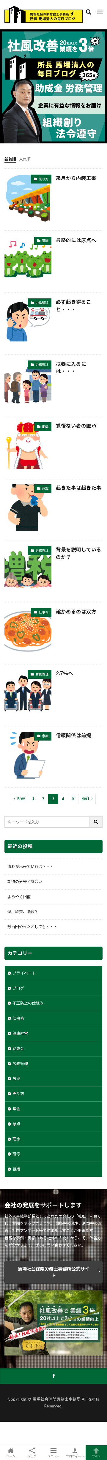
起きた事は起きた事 (78, 488)
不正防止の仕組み (27, 1003)
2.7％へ (64, 673)
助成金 (18, 1048)
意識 (45, 241)
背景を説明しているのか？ (78, 553)
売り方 (43, 179)
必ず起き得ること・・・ (73, 305)
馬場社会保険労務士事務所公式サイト (53, 1272)
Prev (21, 798)
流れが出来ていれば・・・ (30, 866)
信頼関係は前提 (73, 735)
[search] (96, 822)
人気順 (25, 159)
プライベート (24, 973)
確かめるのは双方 (76, 612)
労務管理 (41, 303)
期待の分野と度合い (24, 881)
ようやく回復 (19, 896)
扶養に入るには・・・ (71, 367)
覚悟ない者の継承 (76, 426)
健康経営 (20, 1033)
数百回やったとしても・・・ (32, 926)
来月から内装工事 (76, 178)
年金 (16, 1108)
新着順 (10, 159)
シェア (32, 1456)
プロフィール (75, 1456)
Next (85, 798)
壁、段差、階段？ (22, 911)
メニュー (53, 1456)
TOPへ (96, 1456)
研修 (16, 1153)
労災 (16, 1078)
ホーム (10, 1456)
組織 (45, 426)
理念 (16, 1139)
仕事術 (43, 612)
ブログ (18, 988)
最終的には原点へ (76, 240)
